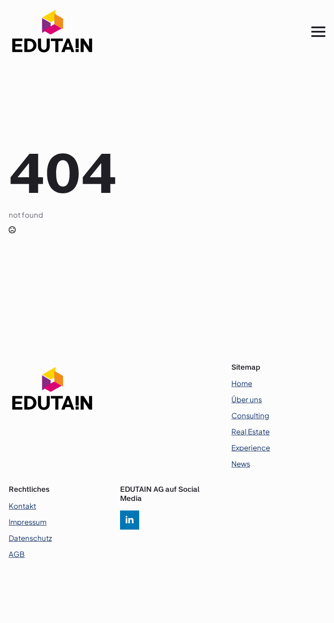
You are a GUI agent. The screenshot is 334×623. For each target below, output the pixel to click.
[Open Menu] (318, 32)
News (240, 463)
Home (241, 383)
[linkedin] (129, 520)
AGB (17, 554)
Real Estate (250, 431)
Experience (250, 447)
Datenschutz (30, 538)
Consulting (250, 415)
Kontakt (22, 505)
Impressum (28, 522)
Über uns (246, 399)
